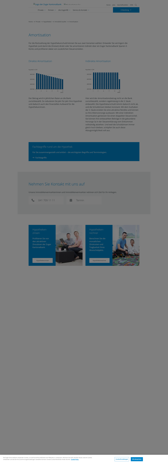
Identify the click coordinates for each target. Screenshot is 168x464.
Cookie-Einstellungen (122, 459)
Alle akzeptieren (136, 459)
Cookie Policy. (75, 459)
